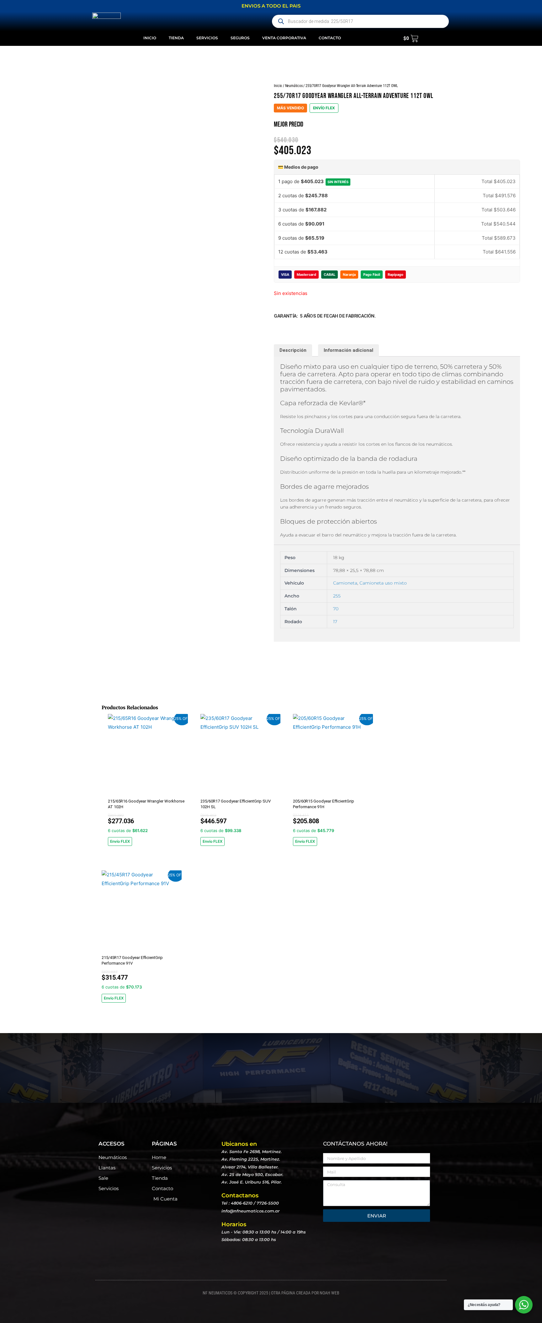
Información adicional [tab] (348, 350)
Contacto (330, 37)
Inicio (149, 37)
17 (335, 621)
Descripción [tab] (292, 350)
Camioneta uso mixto (383, 583)
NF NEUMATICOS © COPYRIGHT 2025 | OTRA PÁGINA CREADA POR (261, 1292)
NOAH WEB (329, 1292)
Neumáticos (294, 86)
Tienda (176, 37)
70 (335, 609)
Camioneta (345, 583)
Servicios (207, 37)
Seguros (240, 37)
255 (337, 596)
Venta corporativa (284, 37)
